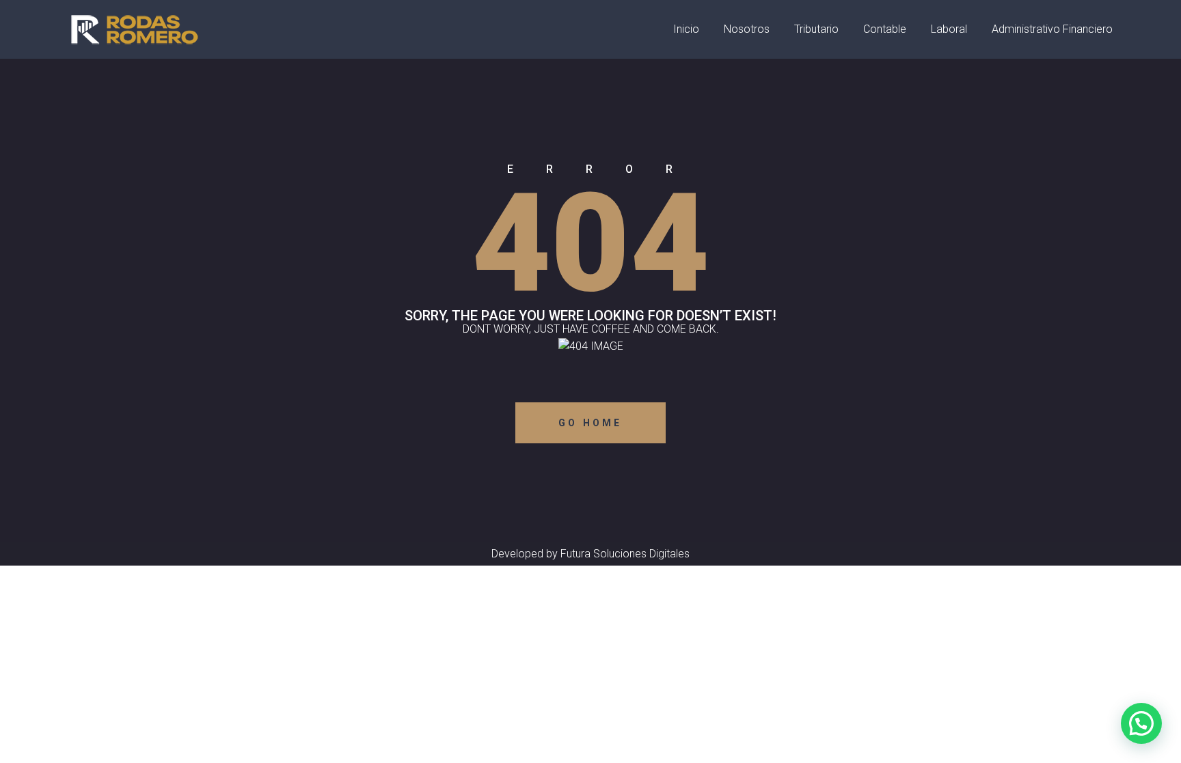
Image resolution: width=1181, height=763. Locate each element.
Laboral (949, 29)
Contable (884, 29)
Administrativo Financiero (1052, 29)
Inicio (686, 29)
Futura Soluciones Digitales (625, 553)
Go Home (590, 422)
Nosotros (747, 29)
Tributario (816, 29)
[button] (1141, 723)
